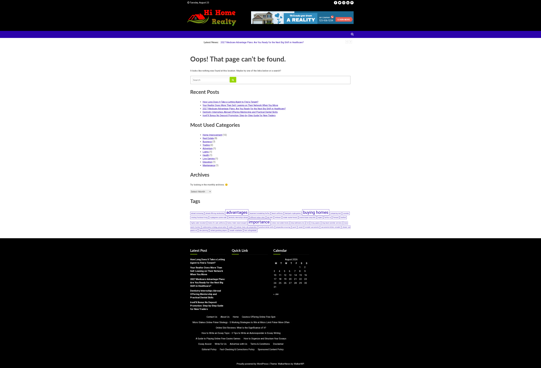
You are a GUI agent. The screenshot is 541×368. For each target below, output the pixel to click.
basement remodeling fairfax (260, 213)
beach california (277, 213)
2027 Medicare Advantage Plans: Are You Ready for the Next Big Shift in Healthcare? (262, 42)
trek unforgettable (250, 230)
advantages (237, 212)
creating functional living (199, 217)
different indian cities (257, 217)
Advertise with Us (238, 344)
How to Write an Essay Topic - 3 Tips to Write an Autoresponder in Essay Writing (241, 333)
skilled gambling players (218, 230)
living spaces (315, 223)
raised (300, 227)
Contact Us (212, 317)
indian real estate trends (280, 223)
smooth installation (236, 230)
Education (207, 162)
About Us (225, 317)
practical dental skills (266, 227)
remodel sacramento (312, 227)
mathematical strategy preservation (214, 227)
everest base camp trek (308, 217)
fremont (335, 217)
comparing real (336, 213)
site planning (203, 230)
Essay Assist (204, 344)
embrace (278, 217)
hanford (343, 217)
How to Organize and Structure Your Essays (265, 338)
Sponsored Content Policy (271, 349)
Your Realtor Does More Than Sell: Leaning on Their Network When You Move (240, 105)
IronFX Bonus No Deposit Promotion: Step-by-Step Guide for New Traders (239, 115)
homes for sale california (216, 223)
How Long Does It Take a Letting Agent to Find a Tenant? (230, 102)
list (308, 223)
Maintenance (209, 165)
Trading (206, 145)
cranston (346, 213)
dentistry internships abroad (238, 217)
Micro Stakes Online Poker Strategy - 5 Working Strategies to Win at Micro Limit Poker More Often (241, 322)
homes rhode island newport (236, 223)
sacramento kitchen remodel (330, 227)
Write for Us (221, 344)
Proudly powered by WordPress (252, 363)
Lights (206, 152)
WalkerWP (299, 363)
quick (294, 227)
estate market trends (290, 217)
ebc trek (270, 217)
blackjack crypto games (293, 213)
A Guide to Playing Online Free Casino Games (218, 338)
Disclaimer (278, 344)
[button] (346, 41)
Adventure (208, 148)
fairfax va (327, 217)
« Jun (276, 294)
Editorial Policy (209, 349)
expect (320, 217)
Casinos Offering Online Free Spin (258, 317)
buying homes (315, 212)
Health (206, 155)
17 (275, 279)
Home (236, 317)
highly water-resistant (198, 223)
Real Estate (208, 138)
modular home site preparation (246, 227)
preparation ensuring (283, 227)
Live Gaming (209, 158)
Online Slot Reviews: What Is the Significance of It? (241, 327)
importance (259, 222)
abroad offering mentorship (215, 213)
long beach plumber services (332, 223)
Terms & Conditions (260, 344)
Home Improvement (212, 135)
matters (231, 227)
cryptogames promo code (218, 217)
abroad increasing (197, 213)
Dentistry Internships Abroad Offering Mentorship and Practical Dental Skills (240, 112)
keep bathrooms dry (297, 223)
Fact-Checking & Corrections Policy (237, 349)
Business (207, 141)
